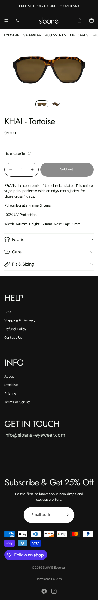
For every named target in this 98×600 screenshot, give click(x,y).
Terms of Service (17, 402)
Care (17, 252)
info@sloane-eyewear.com (34, 435)
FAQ (7, 312)
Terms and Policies (49, 579)
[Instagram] (54, 591)
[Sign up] (66, 515)
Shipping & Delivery (19, 320)
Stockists (11, 385)
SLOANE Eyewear (54, 567)
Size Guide (15, 153)
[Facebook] (44, 591)
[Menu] (6, 20)
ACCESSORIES (55, 35)
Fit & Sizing (23, 264)
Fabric (18, 239)
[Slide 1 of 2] (42, 104)
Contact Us (13, 337)
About (9, 376)
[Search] (18, 21)
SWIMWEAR (32, 35)
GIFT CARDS (79, 35)
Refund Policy (15, 329)
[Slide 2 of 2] (56, 104)
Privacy (10, 393)
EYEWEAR (11, 35)
